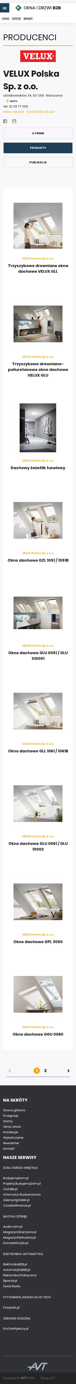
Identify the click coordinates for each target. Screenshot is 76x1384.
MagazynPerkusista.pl (19, 1237)
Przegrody (10, 1116)
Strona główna (14, 1110)
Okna (5, 18)
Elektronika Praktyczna (20, 1275)
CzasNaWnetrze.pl (17, 1205)
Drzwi (16, 18)
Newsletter (11, 1143)
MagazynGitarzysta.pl (19, 1232)
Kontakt (9, 1148)
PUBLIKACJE (38, 162)
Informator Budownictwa (22, 1194)
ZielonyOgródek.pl (16, 1200)
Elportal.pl (10, 1281)
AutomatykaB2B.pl (16, 1270)
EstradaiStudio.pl (15, 1243)
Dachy (8, 1121)
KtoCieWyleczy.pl (15, 1328)
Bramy (28, 18)
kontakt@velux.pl (40, 111)
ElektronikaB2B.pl (15, 1264)
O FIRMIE (38, 133)
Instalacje (10, 1132)
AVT (24, 1378)
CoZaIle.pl (10, 1189)
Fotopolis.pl (11, 1307)
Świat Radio (11, 1286)
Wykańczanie (13, 1138)
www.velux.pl (13, 111)
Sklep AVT (48, 1378)
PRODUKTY (38, 148)
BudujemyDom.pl (15, 1178)
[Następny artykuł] (68, 1071)
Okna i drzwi (12, 1127)
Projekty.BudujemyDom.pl (22, 1183)
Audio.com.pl (12, 1226)
